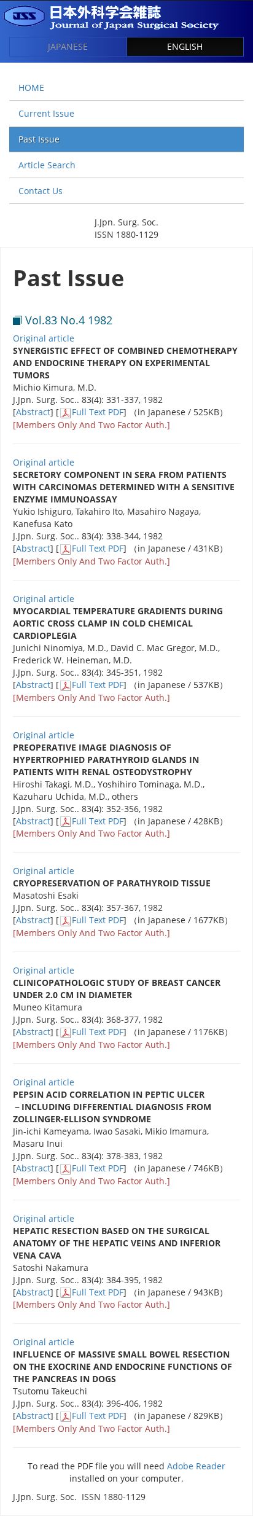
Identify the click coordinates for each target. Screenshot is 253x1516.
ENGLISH (185, 46)
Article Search (47, 165)
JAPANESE (68, 46)
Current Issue (46, 113)
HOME (31, 87)
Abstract (33, 412)
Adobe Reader (196, 1466)
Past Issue (39, 139)
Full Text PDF (97, 412)
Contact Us (40, 191)
